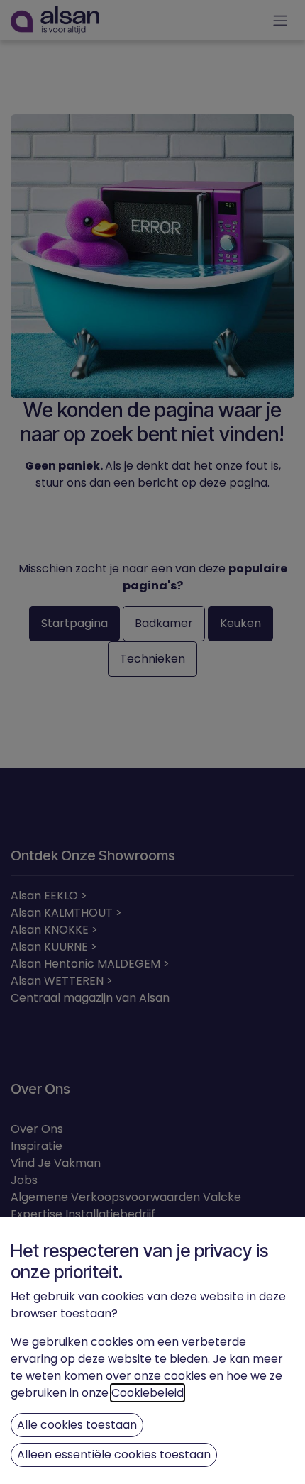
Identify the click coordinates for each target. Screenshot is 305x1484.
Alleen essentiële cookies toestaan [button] (114, 1454)
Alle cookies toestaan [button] (77, 1425)
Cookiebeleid (147, 1393)
